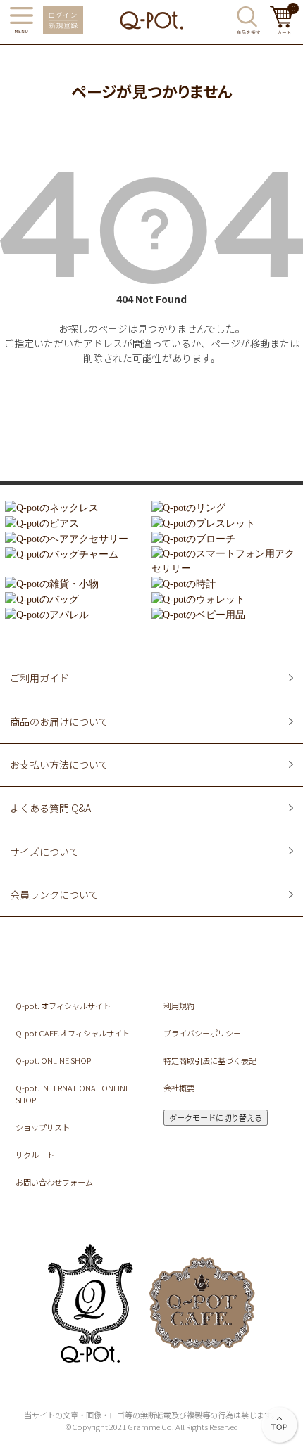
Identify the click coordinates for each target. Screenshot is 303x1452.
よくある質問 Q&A (50, 808)
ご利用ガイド (39, 678)
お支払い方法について (59, 764)
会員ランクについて (54, 894)
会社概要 (178, 1087)
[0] (281, 30)
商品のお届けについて (59, 721)
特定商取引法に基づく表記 (209, 1060)
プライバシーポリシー (202, 1033)
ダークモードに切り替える (215, 1117)
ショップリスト (43, 1127)
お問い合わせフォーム (54, 1182)
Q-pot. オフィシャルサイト (63, 1005)
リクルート (35, 1154)
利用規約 (178, 1005)
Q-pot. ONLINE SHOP (53, 1060)
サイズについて (44, 851)
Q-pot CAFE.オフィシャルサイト (73, 1033)
